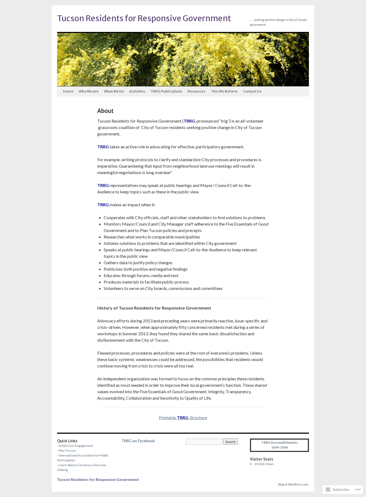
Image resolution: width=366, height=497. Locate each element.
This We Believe (224, 91)
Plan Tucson (67, 450)
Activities (137, 91)
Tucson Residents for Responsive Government (144, 18)
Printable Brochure (183, 417)
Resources (197, 91)
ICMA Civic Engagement (76, 446)
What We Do (114, 91)
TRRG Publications (166, 91)
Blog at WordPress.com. (293, 484)
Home (68, 91)
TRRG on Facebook (138, 441)
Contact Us (252, 91)
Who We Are (89, 91)
